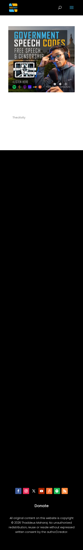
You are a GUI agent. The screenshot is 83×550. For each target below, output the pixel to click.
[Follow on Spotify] (57, 491)
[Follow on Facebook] (18, 491)
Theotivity (19, 117)
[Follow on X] (34, 491)
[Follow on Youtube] (41, 491)
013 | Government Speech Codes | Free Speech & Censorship (40, 104)
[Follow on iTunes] (49, 491)
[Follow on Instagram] (26, 491)
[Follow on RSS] (65, 491)
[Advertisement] (41, 321)
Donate (42, 505)
